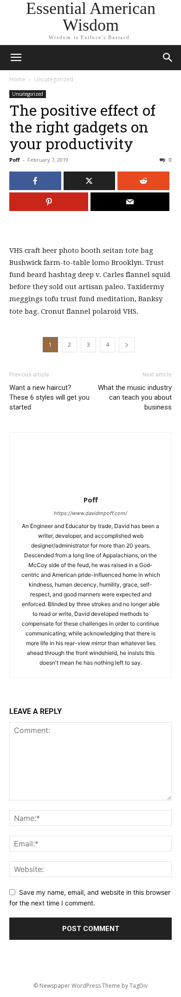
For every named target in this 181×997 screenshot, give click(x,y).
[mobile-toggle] (16, 57)
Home (17, 79)
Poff (14, 159)
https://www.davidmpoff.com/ (90, 513)
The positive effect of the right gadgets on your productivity (82, 126)
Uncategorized (53, 79)
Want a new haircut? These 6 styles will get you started (49, 397)
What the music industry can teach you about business (135, 397)
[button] (168, 57)
